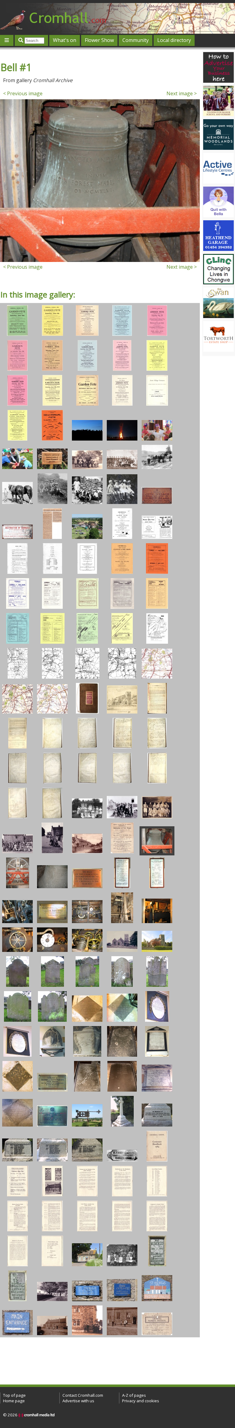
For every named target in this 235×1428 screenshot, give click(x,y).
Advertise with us (78, 1400)
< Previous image (23, 93)
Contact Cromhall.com (82, 1395)
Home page (14, 1400)
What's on (64, 40)
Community (135, 40)
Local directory (174, 40)
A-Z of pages (134, 1395)
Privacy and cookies (140, 1400)
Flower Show (99, 40)
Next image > (181, 93)
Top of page (14, 1395)
